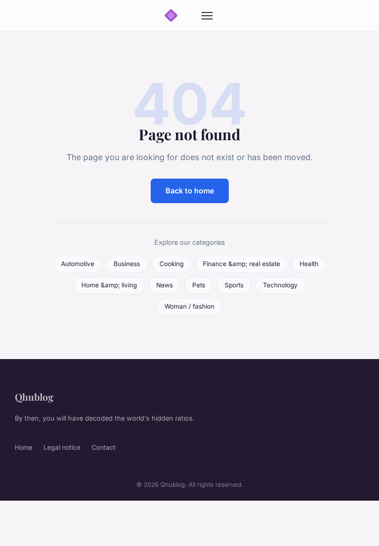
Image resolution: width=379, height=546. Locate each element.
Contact (104, 447)
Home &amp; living (109, 285)
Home (23, 447)
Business (127, 263)
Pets (198, 285)
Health (309, 263)
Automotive (77, 263)
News (164, 285)
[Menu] (207, 15)
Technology (280, 285)
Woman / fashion (189, 306)
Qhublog (34, 396)
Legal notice (61, 447)
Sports (234, 285)
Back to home (189, 190)
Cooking (171, 263)
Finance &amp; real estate (241, 263)
